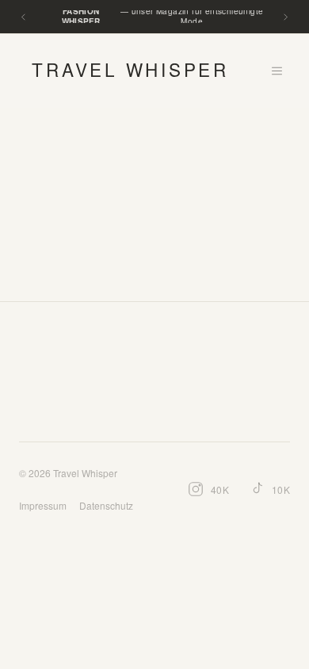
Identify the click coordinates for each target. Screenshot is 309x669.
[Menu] (276, 70)
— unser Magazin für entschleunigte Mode (163, 16)
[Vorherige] (23, 17)
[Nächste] (285, 17)
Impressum (43, 505)
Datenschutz (106, 505)
